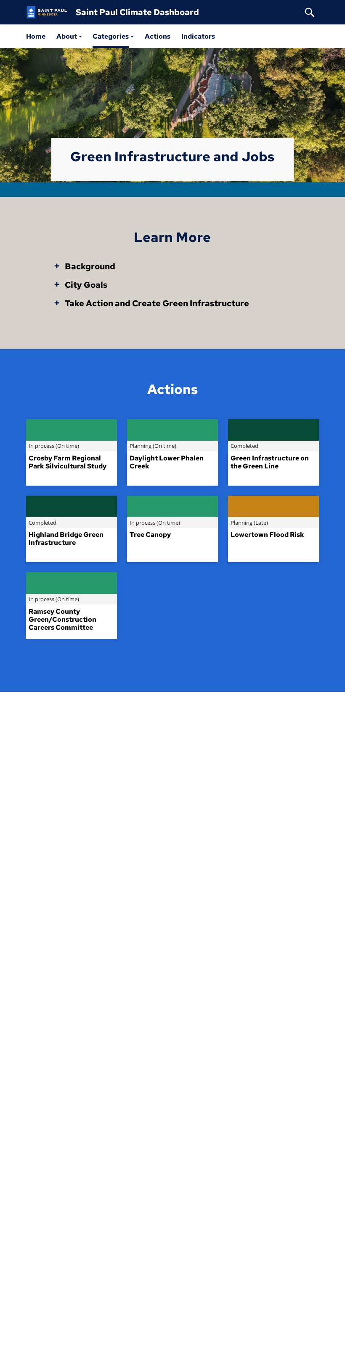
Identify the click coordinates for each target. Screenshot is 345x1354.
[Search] (309, 12)
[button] (69, 36)
